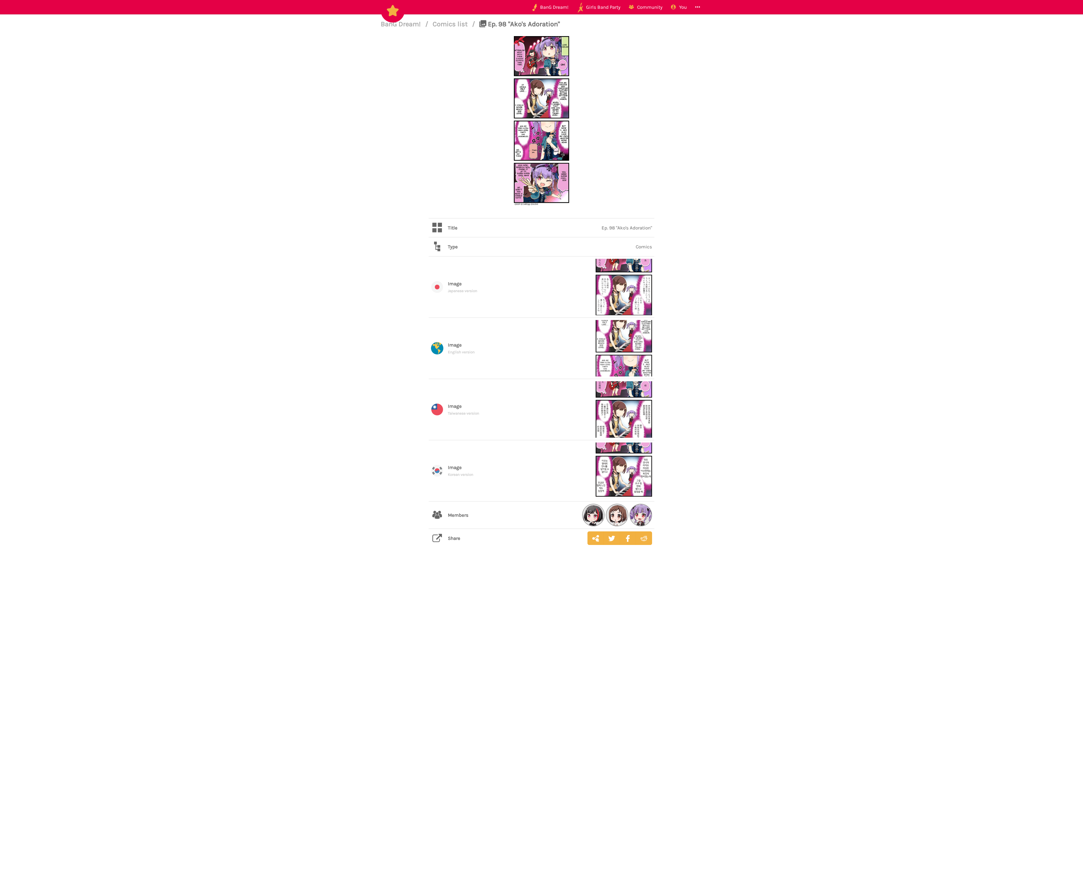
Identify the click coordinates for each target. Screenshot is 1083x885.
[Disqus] (541, 638)
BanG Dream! (401, 24)
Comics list (451, 24)
